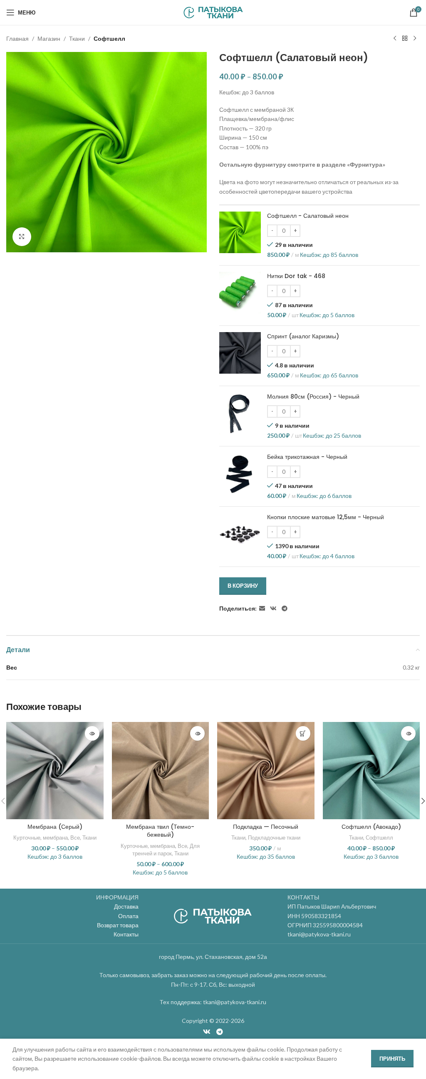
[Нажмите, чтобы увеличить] (21, 236)
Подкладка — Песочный (265, 827)
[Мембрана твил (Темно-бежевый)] (160, 770)
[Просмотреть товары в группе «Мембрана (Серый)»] (92, 733)
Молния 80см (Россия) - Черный (313, 397)
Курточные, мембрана (40, 837)
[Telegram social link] (284, 608)
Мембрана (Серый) (54, 827)
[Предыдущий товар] (395, 39)
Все (75, 837)
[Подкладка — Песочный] (266, 770)
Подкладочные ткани (274, 837)
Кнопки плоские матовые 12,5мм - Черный (325, 517)
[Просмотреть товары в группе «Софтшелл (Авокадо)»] (408, 733)
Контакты (126, 934)
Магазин (48, 38)
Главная (17, 38)
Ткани (77, 38)
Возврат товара (118, 925)
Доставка (126, 906)
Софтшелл (109, 38)
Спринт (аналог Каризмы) (303, 336)
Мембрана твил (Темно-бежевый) (160, 831)
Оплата (128, 915)
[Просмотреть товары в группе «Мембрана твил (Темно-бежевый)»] (197, 733)
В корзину (243, 585)
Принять (392, 1058)
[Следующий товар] (415, 39)
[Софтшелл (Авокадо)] (371, 770)
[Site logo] (213, 11)
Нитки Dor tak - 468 (296, 276)
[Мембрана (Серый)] (55, 770)
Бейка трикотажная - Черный (307, 457)
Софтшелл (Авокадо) (371, 827)
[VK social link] (273, 608)
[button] (303, 733)
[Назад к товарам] (405, 39)
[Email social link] (262, 608)
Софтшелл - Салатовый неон (308, 216)
